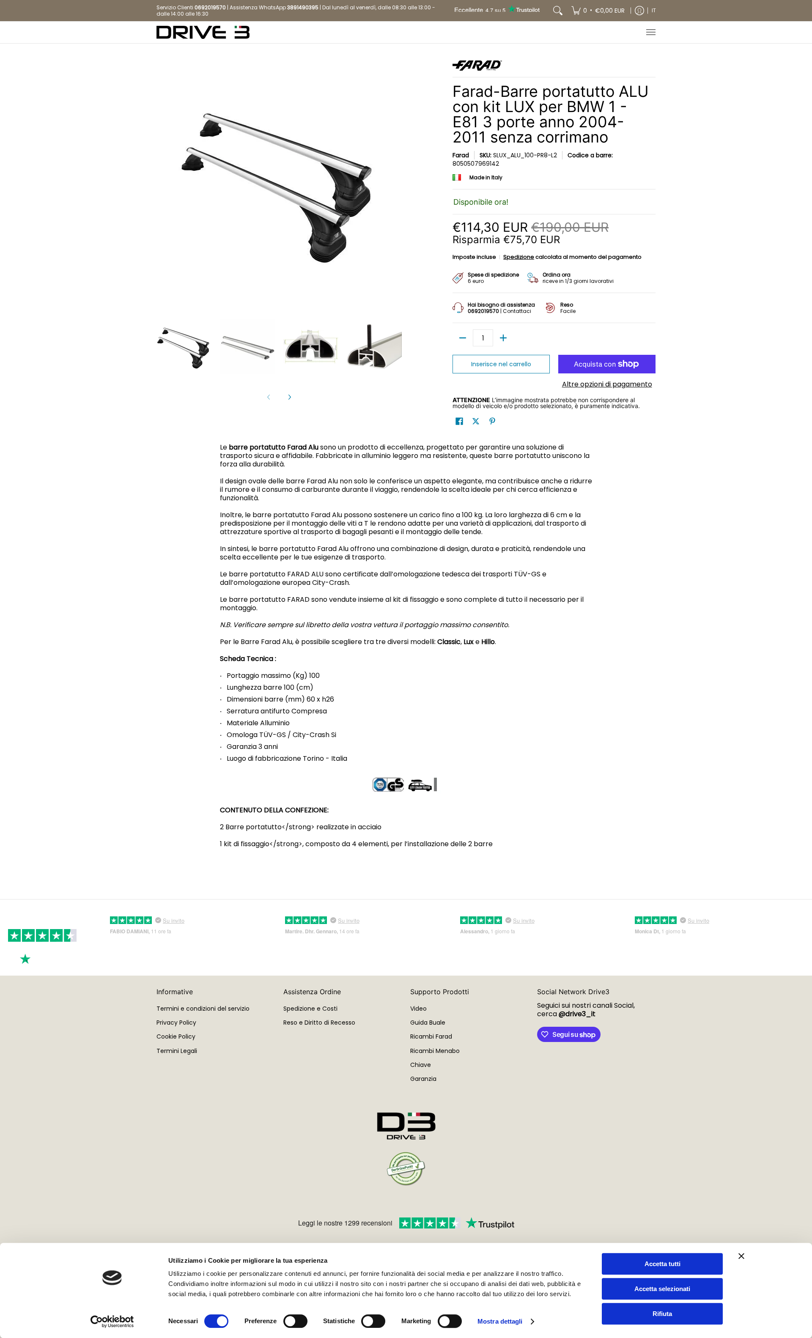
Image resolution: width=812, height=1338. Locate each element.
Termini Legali (176, 1051)
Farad (461, 155)
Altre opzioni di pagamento (607, 384)
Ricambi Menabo (435, 1051)
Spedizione (518, 256)
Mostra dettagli (500, 1321)
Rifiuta (662, 1313)
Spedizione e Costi (310, 1008)
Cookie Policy (175, 1036)
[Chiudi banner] (741, 1256)
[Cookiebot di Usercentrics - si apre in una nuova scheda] (112, 1321)
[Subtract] (463, 338)
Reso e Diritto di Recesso (319, 1022)
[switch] (295, 1321)
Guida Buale (427, 1022)
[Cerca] (558, 10)
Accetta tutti (662, 1263)
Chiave (420, 1065)
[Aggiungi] (503, 338)
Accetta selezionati (662, 1288)
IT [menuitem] (654, 10)
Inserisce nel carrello (501, 364)
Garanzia (423, 1079)
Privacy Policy (176, 1022)
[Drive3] (203, 32)
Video (418, 1008)
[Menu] (650, 32)
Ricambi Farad (431, 1036)
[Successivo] (289, 397)
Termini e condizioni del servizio (203, 1008)
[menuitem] (598, 10)
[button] (459, 421)
